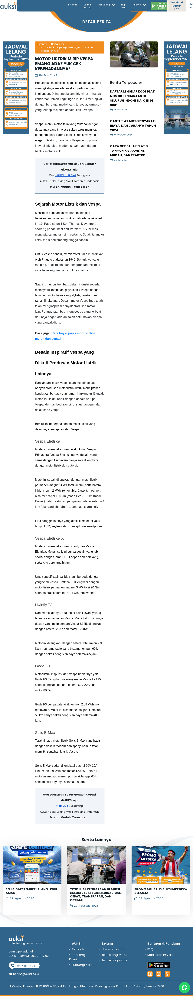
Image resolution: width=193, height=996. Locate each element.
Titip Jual (123, 6)
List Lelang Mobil (113, 955)
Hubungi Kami (81, 965)
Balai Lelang (57, 181)
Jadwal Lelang (88, 6)
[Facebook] (150, 974)
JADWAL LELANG (65, 175)
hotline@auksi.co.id (26, 974)
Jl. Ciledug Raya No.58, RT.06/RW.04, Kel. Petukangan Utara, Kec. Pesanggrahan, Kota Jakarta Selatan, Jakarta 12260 (86, 986)
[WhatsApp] (167, 974)
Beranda (72, 4)
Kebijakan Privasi (159, 955)
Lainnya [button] (137, 4)
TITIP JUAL (63, 806)
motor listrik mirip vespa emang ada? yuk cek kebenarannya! (67, 49)
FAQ (149, 949)
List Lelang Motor (113, 960)
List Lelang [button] (104, 4)
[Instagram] (158, 974)
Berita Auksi (57, 44)
